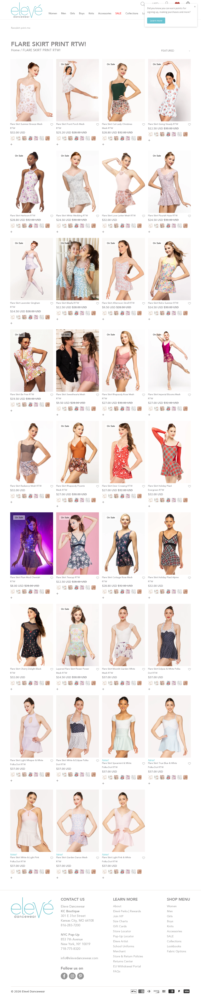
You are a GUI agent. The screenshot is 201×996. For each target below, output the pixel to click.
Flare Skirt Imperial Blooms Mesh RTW (164, 396)
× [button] (195, 6)
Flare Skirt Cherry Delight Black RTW (25, 671)
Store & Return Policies (128, 956)
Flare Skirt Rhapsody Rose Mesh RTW (118, 396)
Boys (170, 921)
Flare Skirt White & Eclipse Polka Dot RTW (72, 762)
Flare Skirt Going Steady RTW (163, 124)
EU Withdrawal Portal (127, 966)
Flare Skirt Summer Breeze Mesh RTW (26, 126)
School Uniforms (123, 946)
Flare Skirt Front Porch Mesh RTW (70, 126)
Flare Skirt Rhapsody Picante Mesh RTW (70, 488)
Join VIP (118, 916)
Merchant (119, 951)
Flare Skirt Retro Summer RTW (163, 303)
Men (170, 911)
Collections (174, 941)
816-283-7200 (70, 925)
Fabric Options (176, 951)
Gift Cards (120, 926)
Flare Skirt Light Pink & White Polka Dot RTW (116, 859)
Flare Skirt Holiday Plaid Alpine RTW (163, 579)
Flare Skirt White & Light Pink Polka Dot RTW (24, 859)
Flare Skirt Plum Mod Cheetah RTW (25, 579)
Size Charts (120, 921)
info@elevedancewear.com (79, 958)
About (117, 906)
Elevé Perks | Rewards (127, 911)
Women (172, 906)
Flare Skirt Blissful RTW (67, 303)
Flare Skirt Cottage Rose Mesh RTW (117, 579)
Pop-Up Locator (123, 936)
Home (15, 50)
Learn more (156, 20)
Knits (170, 926)
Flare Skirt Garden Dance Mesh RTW (71, 859)
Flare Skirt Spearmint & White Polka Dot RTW (116, 765)
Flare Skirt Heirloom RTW (22, 216)
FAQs (116, 971)
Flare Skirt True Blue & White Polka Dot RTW (162, 765)
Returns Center (123, 961)
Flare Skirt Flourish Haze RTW (162, 216)
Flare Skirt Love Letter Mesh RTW (119, 216)
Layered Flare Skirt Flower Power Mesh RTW (72, 671)
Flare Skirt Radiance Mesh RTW (25, 486)
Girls (170, 916)
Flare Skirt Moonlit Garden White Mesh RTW (118, 671)
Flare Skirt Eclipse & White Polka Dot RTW (164, 671)
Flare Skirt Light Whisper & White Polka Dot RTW (26, 762)
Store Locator (122, 931)
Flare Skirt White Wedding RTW (72, 216)
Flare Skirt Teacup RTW (68, 577)
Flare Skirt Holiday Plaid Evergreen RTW (160, 488)
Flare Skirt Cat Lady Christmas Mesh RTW (117, 126)
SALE (170, 936)
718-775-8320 (70, 949)
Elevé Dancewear (33, 991)
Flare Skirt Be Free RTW (22, 394)
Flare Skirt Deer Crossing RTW (117, 486)
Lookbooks (174, 946)
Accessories (174, 931)
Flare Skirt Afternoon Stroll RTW (118, 303)
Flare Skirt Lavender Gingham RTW (25, 305)
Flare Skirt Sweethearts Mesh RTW (70, 396)
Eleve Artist (120, 941)
